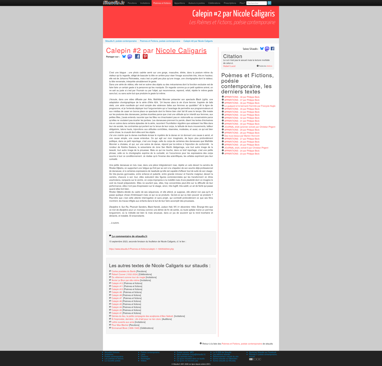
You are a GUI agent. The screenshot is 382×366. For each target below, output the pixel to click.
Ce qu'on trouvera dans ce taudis (191, 358)
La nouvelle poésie (112, 360)
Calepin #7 (117, 298)
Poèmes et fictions (162, 2)
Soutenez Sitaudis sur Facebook (262, 352)
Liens (143, 354)
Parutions (132, 2)
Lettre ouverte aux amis (123, 321)
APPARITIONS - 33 (241, 114)
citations (269, 66)
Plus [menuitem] (242, 2)
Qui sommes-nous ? (185, 356)
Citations (144, 356)
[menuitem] (132, 3)
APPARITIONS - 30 (241, 123)
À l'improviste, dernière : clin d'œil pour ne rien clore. (136, 318)
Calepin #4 (117, 307)
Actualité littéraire (112, 352)
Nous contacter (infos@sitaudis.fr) (191, 354)
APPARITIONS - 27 (241, 138)
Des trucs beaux (241, 135)
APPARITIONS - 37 (241, 99)
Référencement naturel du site (225, 356)
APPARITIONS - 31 (241, 120)
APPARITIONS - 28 (241, 132)
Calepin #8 (117, 295)
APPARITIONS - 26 (241, 141)
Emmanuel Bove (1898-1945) (126, 327)
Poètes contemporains (150, 352)
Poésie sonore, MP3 (185, 352)
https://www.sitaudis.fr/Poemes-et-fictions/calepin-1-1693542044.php (141, 248)
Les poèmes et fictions (114, 358)
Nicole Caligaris (181, 50)
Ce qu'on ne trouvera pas (187, 360)
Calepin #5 (117, 304)
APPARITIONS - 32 (241, 117)
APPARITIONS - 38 (241, 96)
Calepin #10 (117, 289)
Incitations (109, 354)
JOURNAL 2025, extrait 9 (246, 147)
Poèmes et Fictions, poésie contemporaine (242, 343)
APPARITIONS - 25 (241, 144)
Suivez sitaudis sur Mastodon (225, 358)
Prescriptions (230, 2)
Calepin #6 (117, 301)
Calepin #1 (117, 313)
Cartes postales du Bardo (124, 271)
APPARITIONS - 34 (241, 111)
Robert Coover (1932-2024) (125, 274)
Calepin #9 (117, 292)
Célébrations (214, 2)
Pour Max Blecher (120, 324)
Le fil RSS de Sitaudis (222, 352)
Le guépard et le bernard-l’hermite (249, 105)
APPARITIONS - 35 (241, 108)
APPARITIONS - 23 (241, 153)
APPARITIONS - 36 (241, 102)
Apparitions (179, 2)
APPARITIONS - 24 (241, 150)
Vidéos (143, 360)
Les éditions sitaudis (221, 354)
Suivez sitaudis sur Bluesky (224, 360)
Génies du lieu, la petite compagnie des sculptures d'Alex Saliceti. (143, 316)
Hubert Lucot (229, 65)
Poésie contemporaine (114, 356)
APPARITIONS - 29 (241, 129)
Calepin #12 (118, 283)
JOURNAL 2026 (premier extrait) (249, 126)
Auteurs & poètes (196, 2)
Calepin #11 (117, 286)
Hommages (145, 358)
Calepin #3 (117, 310)
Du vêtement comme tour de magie (128, 277)
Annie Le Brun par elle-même (126, 280)
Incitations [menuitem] (145, 2)
